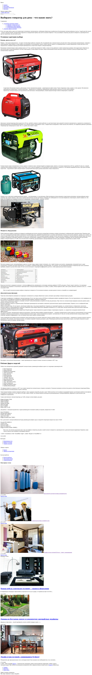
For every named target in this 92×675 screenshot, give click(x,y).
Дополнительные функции (13, 27)
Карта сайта (6, 670)
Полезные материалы (8, 7)
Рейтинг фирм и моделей (10, 28)
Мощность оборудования (13, 26)
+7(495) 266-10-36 (5, 12)
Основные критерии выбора (10, 23)
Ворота (5, 450)
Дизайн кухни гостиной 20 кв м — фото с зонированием (58, 552)
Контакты (5, 8)
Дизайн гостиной (7, 443)
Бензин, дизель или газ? (13, 25)
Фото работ (6, 6)
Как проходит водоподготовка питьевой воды (55, 493)
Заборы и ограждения (8, 451)
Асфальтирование (7, 460)
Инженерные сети (7, 441)
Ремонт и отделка (7, 442)
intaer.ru (14, 663)
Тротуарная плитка (8, 458)
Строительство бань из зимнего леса (40, 520)
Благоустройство (7, 457)
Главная (5, 5)
